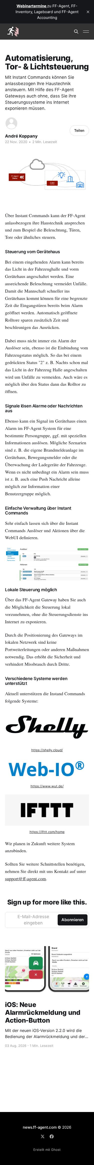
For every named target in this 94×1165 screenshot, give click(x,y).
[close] (88, 12)
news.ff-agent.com (39, 1127)
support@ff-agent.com (25, 878)
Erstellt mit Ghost (47, 1150)
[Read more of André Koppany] (11, 123)
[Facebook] (52, 1136)
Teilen (79, 130)
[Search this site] (76, 32)
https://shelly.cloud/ (47, 750)
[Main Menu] (86, 31)
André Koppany (21, 136)
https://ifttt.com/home (47, 832)
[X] (43, 1136)
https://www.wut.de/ (47, 786)
